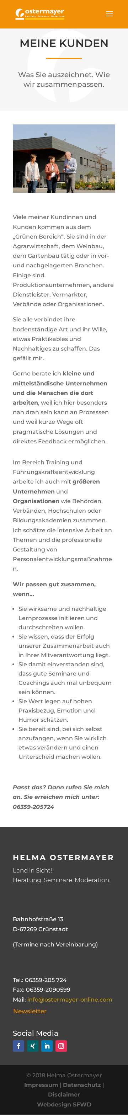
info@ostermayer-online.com (69, 999)
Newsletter (30, 1011)
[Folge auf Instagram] (61, 1046)
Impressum (41, 1085)
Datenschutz (82, 1085)
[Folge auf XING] (32, 1046)
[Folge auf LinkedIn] (47, 1046)
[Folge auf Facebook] (18, 1046)
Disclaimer (64, 1094)
